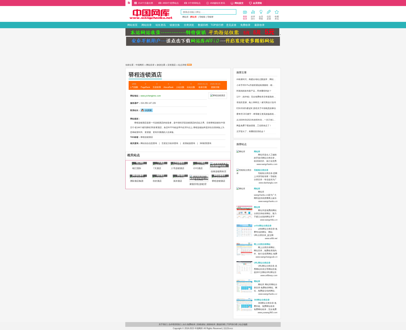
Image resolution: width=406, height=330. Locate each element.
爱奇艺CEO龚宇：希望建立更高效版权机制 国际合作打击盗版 (264, 114)
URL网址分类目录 (262, 263)
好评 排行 (253, 17)
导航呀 (210, 17)
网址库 (257, 207)
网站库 (185, 17)
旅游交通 (161, 65)
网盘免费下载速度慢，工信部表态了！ (254, 125)
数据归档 (203, 25)
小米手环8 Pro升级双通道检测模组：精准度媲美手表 (260, 85)
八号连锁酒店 (177, 168)
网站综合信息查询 (149, 143)
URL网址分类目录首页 (128, 3)
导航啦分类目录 (261, 170)
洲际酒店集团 (136, 181)
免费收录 (245, 25)
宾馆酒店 (171, 65)
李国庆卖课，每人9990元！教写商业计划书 (256, 102)
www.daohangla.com (268, 183)
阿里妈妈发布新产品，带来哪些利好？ (254, 91)
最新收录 (259, 25)
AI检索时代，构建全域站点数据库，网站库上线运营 (260, 79)
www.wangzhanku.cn (267, 201)
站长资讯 (161, 25)
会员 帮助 (261, 17)
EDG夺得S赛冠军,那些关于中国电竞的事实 (256, 108)
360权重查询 (205, 143)
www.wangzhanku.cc (267, 294)
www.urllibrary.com (268, 275)
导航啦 (202, 17)
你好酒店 (157, 181)
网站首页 (132, 25)
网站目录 (146, 25)
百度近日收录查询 (170, 143)
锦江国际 (136, 168)
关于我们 (163, 324)
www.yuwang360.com (267, 312)
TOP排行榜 (217, 25)
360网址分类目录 (262, 300)
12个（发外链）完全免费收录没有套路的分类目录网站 (261, 97)
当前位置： (130, 65)
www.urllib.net (271, 238)
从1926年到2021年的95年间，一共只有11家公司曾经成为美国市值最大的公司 (272, 120)
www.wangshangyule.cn (266, 257)
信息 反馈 (269, 17)
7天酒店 (157, 168)
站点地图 (243, 324)
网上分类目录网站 (262, 244)
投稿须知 (201, 324)
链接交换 (175, 25)
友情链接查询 (189, 143)
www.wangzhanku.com (267, 164)
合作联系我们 (175, 324)
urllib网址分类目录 (263, 225)
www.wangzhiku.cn (268, 220)
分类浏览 (189, 25)
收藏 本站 (277, 17)
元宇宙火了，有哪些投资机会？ (250, 131)
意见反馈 (231, 25)
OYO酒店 (198, 168)
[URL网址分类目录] (153, 19)
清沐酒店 (177, 181)
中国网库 (140, 65)
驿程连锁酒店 (147, 137)
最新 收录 (245, 17)
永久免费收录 (189, 324)
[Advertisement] (203, 54)
